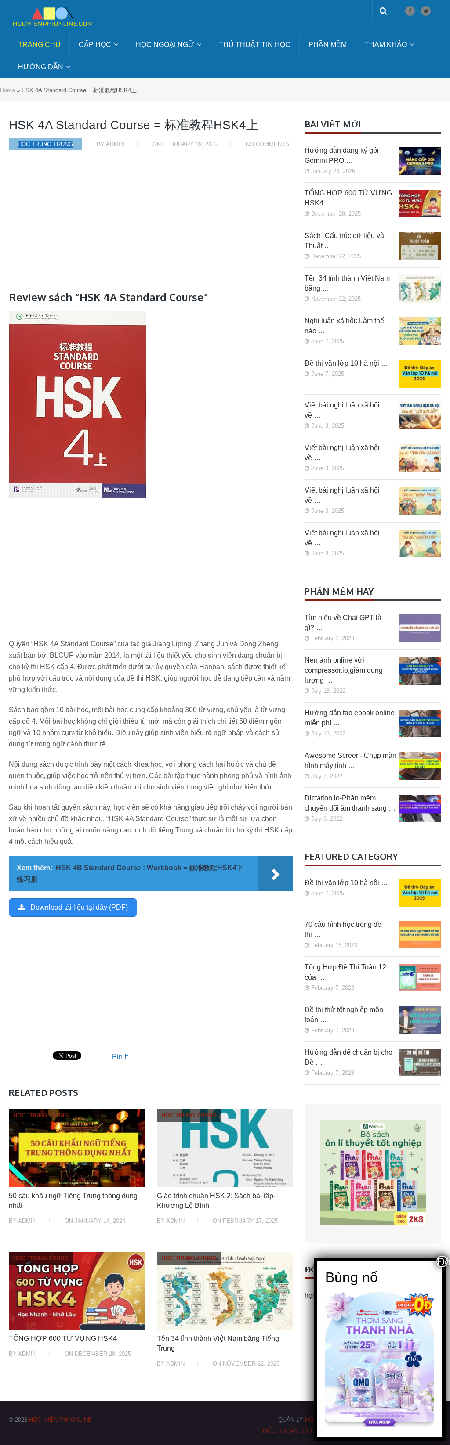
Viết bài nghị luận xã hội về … (342, 410)
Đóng (442, 1261)
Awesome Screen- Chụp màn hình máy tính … (350, 760)
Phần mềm (327, 44)
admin (115, 144)
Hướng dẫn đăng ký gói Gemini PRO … (342, 155)
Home (7, 90)
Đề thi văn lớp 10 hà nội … (346, 363)
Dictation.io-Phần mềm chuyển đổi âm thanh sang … (350, 803)
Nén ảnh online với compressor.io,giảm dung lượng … (344, 670)
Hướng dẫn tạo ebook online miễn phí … (350, 718)
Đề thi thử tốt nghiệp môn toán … (344, 1014)
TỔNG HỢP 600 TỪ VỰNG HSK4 (63, 1338)
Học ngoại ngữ (165, 44)
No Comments (267, 144)
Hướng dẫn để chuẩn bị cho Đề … (348, 1057)
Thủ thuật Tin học (254, 44)
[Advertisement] (151, 224)
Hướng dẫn (40, 67)
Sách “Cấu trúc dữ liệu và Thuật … (344, 240)
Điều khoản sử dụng (295, 1431)
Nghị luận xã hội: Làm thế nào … (344, 326)
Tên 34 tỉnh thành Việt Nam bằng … (347, 283)
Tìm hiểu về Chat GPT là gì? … (343, 622)
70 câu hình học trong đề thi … (343, 929)
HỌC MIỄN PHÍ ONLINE (60, 1419)
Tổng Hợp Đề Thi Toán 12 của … (345, 972)
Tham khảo (386, 44)
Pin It (120, 1056)
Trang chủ (39, 44)
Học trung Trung (45, 144)
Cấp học (95, 44)
